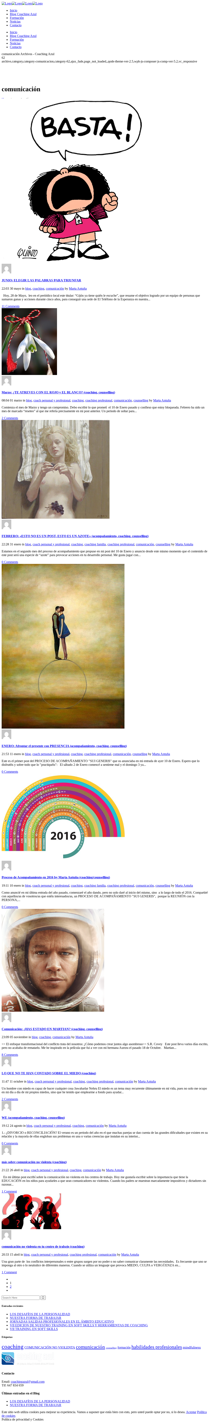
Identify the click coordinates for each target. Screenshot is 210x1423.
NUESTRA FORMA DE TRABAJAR (35, 1318)
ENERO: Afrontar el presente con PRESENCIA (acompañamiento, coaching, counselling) (64, 746)
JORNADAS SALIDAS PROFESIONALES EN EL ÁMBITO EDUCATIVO (62, 1321)
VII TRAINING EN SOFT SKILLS (34, 1329)
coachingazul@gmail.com (28, 1381)
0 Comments (10, 562)
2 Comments (10, 418)
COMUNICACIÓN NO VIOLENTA (49, 1347)
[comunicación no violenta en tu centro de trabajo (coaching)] (31, 1228)
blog (28, 288)
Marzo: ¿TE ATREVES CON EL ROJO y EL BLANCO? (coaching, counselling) (58, 392)
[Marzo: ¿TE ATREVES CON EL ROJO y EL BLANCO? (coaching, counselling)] (29, 374)
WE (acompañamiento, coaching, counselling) (33, 1117)
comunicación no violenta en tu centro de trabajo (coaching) (43, 1246)
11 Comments (10, 306)
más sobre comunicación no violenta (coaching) (34, 1162)
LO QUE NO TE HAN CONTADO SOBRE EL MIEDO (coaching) (49, 1073)
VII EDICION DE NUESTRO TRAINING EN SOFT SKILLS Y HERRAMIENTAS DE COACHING (79, 1325)
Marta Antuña (78, 288)
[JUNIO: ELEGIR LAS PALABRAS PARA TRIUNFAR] (84, 262)
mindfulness (192, 1347)
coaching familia (95, 544)
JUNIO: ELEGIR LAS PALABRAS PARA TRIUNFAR (41, 280)
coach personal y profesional (51, 400)
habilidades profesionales (156, 1347)
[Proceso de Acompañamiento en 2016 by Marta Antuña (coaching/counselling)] (63, 859)
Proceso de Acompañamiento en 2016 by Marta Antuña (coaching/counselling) (56, 877)
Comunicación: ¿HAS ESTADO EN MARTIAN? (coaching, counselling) (52, 1029)
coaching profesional (98, 400)
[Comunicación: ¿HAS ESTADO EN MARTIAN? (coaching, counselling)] (53, 1010)
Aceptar (191, 1412)
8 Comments (10, 1054)
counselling (141, 400)
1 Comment (9, 1191)
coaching (38, 288)
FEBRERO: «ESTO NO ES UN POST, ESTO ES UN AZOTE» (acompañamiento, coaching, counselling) (75, 536)
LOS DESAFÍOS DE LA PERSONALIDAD (40, 1314)
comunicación (55, 288)
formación (124, 1347)
